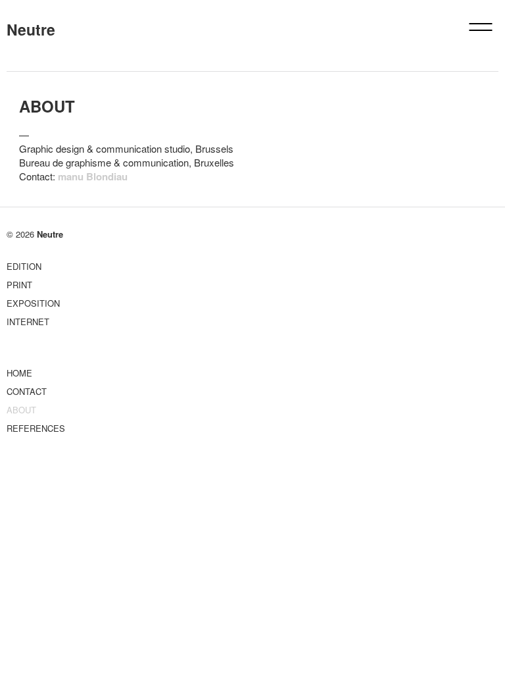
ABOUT (21, 409)
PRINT (19, 284)
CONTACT (27, 391)
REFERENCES (36, 428)
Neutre (31, 29)
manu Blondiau (93, 176)
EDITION (24, 266)
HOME (19, 373)
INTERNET (28, 321)
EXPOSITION (33, 303)
